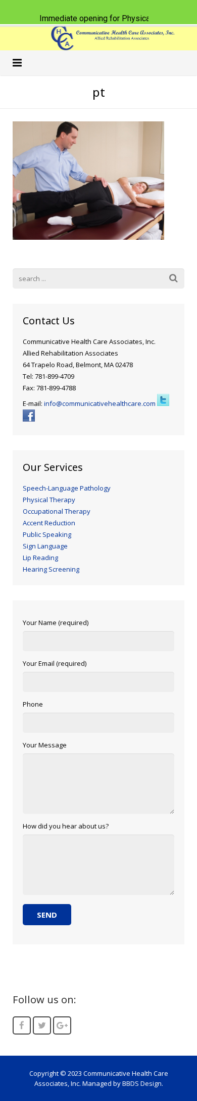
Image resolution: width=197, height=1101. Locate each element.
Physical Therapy (49, 499)
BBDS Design (142, 1083)
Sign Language (45, 545)
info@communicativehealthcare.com (100, 403)
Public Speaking (47, 534)
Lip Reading (40, 557)
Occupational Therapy (56, 511)
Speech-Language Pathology (67, 488)
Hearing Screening (51, 569)
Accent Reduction (49, 522)
